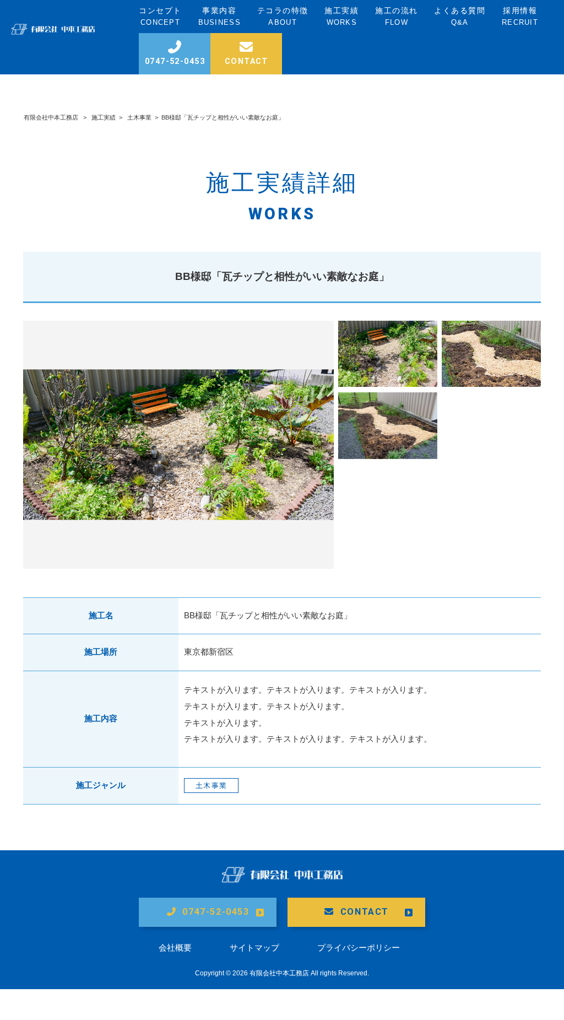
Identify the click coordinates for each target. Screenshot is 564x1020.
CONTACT (364, 911)
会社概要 (175, 947)
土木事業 (139, 117)
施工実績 (103, 117)
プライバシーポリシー (358, 947)
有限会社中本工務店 (51, 117)
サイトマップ (254, 947)
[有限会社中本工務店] (53, 31)
